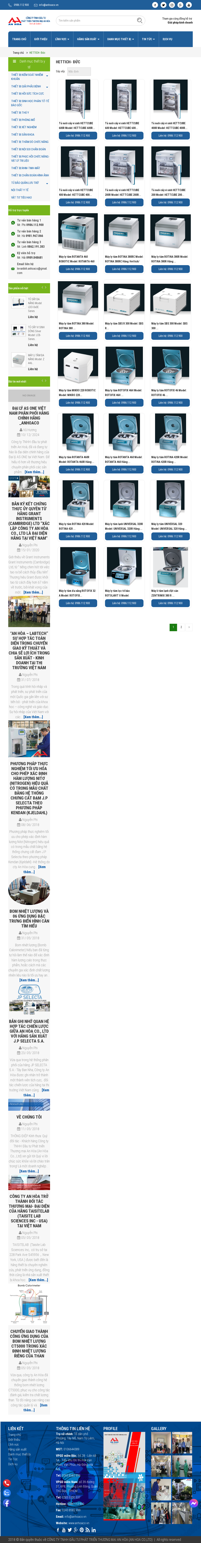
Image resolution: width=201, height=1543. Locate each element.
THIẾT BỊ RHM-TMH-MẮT (25, 168)
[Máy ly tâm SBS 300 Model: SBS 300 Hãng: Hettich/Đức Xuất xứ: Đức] (170, 300)
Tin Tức (147, 39)
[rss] (88, 1530)
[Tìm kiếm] (140, 20)
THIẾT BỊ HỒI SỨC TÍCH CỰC (27, 93)
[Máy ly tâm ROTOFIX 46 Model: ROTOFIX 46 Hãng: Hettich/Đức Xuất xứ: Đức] (170, 367)
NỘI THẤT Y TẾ (19, 190)
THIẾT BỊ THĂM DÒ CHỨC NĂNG (29, 142)
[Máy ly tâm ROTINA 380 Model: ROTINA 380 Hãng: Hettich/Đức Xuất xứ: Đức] (78, 300)
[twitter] (163, 5)
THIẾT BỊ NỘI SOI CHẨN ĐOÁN (28, 149)
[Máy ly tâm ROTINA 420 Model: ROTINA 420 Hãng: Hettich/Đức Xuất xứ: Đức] (78, 500)
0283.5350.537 (71, 1497)
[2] (189, 627)
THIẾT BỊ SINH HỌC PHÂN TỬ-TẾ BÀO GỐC (30, 103)
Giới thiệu (40, 39)
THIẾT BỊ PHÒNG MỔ (23, 120)
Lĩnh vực (61, 39)
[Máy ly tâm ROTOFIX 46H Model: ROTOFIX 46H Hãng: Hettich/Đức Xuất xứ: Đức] (124, 367)
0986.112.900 (21, 4)
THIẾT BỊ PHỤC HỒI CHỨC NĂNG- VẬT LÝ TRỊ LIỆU (30, 158)
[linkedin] (94, 1530)
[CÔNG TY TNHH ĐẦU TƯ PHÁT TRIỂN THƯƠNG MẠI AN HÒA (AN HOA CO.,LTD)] (29, 20)
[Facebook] (7, 1503)
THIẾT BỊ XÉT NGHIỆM (24, 127)
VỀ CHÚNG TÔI (29, 1117)
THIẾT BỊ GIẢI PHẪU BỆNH (26, 86)
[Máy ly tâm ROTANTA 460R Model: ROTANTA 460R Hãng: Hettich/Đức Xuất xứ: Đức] (78, 433)
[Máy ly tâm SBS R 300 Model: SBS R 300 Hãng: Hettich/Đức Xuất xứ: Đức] (124, 300)
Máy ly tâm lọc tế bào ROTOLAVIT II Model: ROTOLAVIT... (117, 595)
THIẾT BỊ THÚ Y (20, 112)
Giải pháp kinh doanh (180, 22)
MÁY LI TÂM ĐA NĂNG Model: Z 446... (36, 359)
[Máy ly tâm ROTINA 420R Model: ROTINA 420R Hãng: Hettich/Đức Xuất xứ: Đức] (170, 433)
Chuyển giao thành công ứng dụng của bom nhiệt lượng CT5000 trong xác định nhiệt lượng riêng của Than (29, 1343)
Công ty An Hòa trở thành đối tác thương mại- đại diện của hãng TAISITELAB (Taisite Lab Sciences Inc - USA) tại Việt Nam (29, 1211)
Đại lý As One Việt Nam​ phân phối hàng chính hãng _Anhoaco (29, 415)
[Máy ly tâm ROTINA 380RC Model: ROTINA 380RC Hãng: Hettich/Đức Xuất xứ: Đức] (124, 233)
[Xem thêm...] (34, 472)
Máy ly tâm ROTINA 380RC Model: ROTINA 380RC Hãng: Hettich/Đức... (124, 261)
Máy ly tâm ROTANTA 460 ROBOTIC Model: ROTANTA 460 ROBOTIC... (76, 261)
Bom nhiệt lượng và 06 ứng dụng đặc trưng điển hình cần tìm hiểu (29, 918)
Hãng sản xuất (87, 39)
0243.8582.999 (71, 1475)
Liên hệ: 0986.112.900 (78, 135)
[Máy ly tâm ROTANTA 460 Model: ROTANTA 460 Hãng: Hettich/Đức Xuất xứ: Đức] (124, 433)
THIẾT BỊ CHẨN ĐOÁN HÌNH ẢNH (30, 175)
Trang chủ (19, 39)
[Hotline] (7, 1483)
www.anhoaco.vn (79, 1523)
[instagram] (172, 5)
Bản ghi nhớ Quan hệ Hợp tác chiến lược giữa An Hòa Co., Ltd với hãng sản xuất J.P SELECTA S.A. (29, 1031)
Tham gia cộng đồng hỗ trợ (177, 18)
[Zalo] (7, 1493)
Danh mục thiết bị (119, 39)
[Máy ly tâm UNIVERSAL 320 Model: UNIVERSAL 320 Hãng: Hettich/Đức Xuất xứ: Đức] (170, 500)
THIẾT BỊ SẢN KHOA (22, 134)
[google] (180, 5)
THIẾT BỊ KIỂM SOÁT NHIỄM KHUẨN (27, 77)
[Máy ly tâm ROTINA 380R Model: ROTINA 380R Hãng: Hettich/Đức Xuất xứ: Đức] (170, 233)
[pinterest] (82, 1530)
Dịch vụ (167, 39)
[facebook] (155, 5)
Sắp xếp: (60, 71)
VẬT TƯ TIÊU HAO (21, 197)
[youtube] (189, 5)
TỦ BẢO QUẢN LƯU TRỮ (25, 183)
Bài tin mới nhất (17, 381)
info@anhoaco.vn (48, 4)
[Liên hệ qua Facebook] (193, 1503)
